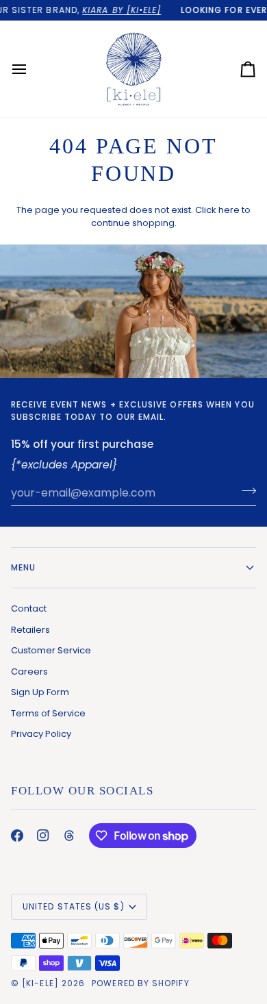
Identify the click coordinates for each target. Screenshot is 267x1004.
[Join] (244, 491)
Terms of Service (48, 713)
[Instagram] (43, 835)
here (229, 209)
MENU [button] (23, 567)
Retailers (30, 629)
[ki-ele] (40, 983)
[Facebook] (17, 835)
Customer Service (51, 650)
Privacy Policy (41, 733)
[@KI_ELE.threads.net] (69, 835)
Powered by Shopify (140, 983)
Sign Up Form (40, 692)
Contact (29, 608)
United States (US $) (74, 906)
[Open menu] (31, 69)
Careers (29, 671)
